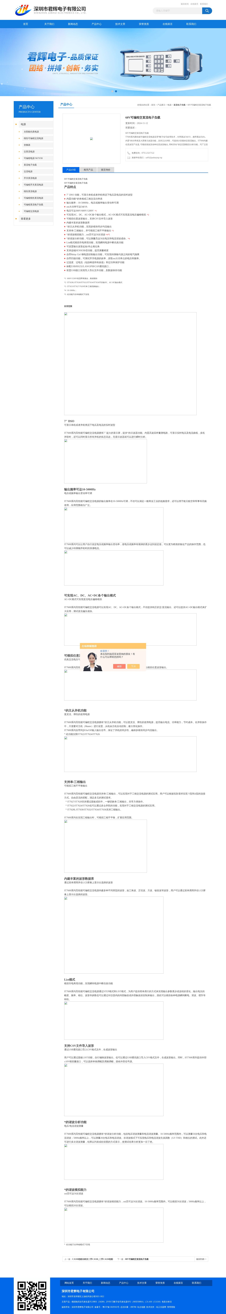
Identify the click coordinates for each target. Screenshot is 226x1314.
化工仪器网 (161, 1307)
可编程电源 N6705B (33, 158)
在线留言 (194, 4)
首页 (25, 24)
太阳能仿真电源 (31, 131)
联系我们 (204, 4)
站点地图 (141, 1307)
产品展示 (161, 105)
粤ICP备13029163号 (110, 1307)
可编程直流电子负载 (33, 204)
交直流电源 (29, 151)
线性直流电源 (30, 191)
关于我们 (49, 24)
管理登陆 (171, 1307)
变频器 (27, 145)
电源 (23, 124)
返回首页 (185, 4)
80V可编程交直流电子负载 (137, 1259)
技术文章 (120, 24)
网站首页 (69, 1283)
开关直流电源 (30, 178)
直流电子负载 (30, 165)
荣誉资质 (144, 24)
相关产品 (88, 170)
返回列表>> (201, 1259)
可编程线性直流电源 (33, 198)
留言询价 (105, 170)
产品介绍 (71, 170)
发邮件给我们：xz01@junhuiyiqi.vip (146, 157)
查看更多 (26, 218)
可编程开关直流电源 (33, 184)
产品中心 (97, 24)
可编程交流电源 (31, 211)
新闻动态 (73, 24)
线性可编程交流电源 (33, 138)
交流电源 (28, 171)
